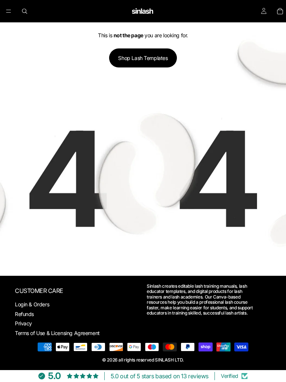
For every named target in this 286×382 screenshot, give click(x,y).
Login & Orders (32, 304)
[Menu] (8, 11)
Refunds (24, 314)
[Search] (24, 11)
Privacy (23, 323)
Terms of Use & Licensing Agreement (57, 333)
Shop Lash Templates (143, 58)
